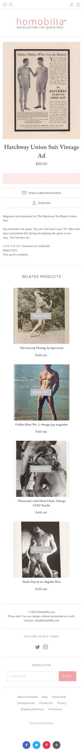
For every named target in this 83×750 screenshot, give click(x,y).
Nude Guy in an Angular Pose (41, 582)
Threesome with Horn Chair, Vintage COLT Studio (42, 503)
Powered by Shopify (41, 723)
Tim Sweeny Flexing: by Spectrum (42, 348)
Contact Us (46, 703)
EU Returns (55, 709)
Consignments (26, 703)
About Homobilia (27, 697)
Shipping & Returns (32, 709)
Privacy (61, 703)
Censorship (59, 697)
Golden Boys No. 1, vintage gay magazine (41, 424)
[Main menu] (5, 5)
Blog (44, 697)
